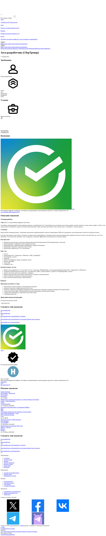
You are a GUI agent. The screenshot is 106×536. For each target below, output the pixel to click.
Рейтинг (38, 48)
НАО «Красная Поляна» (7, 413)
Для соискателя (8, 481)
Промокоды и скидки (10, 475)
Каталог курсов (8, 464)
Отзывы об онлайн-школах (11, 473)
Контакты (7, 467)
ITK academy (4, 393)
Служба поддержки (9, 486)
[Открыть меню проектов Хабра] (1, 14)
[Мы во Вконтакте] (62, 511)
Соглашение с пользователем (12, 491)
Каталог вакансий (9, 462)
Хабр (2, 534)
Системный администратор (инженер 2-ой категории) (16, 412)
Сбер (73, 209)
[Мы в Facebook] (38, 511)
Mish (2, 409)
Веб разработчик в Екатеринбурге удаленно (13, 316)
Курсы (13, 534)
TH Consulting (5, 421)
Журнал (48, 48)
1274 (11, 525)
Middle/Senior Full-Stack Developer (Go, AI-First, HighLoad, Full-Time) (20, 399)
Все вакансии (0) (15, 212)
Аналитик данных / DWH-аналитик (11, 419)
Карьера (9, 534)
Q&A (5, 534)
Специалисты (10, 48)
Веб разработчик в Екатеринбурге (10, 322)
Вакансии (3, 48)
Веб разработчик (5, 313)
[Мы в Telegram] (13, 524)
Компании (33, 48)
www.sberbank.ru (5, 212)
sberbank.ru (4, 382)
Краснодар (12, 393)
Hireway (3, 427)
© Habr (3, 527)
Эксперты (27, 48)
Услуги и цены (8, 459)
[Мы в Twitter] (13, 511)
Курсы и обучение (19, 48)
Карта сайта (7, 465)
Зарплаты (43, 48)
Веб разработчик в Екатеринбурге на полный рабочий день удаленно (20, 319)
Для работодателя (9, 483)
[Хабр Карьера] (7, 16)
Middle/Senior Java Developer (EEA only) (12, 426)
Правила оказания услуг (11, 493)
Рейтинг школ (8, 474)
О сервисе (7, 458)
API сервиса (7, 484)
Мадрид (8, 427)
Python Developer (5, 392)
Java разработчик (5, 310)
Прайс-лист (7, 494)
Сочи (17, 413)
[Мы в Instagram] (87, 511)
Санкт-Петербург (10, 401)
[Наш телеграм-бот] (38, 524)
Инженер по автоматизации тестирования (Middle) (15, 407)
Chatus (2, 401)
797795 (22, 525)
